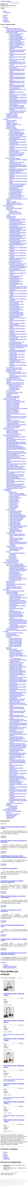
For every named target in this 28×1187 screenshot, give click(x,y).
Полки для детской (11, 201)
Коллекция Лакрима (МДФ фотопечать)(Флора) (16, 315)
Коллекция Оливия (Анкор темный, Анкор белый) (16, 782)
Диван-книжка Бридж (15, 523)
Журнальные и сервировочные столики (17, 31)
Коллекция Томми (14, 151)
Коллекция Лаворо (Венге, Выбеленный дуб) (16, 187)
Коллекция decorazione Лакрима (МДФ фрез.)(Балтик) (18, 230)
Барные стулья (10, 207)
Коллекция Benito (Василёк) (17, 132)
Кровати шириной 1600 (16, 640)
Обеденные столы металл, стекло (15, 382)
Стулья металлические (12, 393)
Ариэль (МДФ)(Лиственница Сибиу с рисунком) (17, 130)
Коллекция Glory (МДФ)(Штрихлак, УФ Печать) (16, 668)
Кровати (9, 636)
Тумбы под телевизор (12, 115)
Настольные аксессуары (16, 213)
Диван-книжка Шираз (15, 524)
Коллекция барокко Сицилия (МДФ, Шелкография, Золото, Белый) (17, 82)
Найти (2, 8)
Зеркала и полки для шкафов (14, 811)
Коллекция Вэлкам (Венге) (16, 615)
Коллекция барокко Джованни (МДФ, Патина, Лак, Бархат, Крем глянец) (18, 704)
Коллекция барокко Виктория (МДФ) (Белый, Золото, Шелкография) (17, 696)
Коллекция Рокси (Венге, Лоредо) (18, 789)
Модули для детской (12, 128)
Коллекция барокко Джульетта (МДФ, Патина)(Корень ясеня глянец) (17, 74)
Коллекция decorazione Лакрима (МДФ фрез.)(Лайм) (18, 238)
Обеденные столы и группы (14, 378)
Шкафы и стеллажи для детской (15, 204)
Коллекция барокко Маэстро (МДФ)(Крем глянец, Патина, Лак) (18, 265)
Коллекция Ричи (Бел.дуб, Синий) (18, 150)
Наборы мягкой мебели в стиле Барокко (17, 416)
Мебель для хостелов (9, 428)
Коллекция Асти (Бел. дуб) (16, 261)
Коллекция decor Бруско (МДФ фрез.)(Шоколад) (17, 225)
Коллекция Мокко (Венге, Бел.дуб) (18, 344)
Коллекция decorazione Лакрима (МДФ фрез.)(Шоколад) (18, 241)
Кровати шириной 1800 (16, 642)
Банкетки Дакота (14, 507)
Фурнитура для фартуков (13, 397)
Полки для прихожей (12, 628)
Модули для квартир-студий (11, 435)
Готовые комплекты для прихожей (15, 590)
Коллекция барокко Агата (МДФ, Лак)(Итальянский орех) (18, 693)
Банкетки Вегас (14, 504)
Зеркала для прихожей (12, 592)
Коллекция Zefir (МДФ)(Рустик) (18, 62)
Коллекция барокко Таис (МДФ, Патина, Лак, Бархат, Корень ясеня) (18, 712)
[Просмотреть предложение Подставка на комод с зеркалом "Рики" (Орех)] (15, 1116)
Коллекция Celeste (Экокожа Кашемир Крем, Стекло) (17, 663)
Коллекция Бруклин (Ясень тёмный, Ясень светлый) (17, 732)
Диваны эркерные (11, 546)
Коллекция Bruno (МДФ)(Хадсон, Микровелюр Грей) (18, 660)
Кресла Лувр (13, 558)
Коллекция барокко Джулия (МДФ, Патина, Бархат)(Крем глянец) (17, 708)
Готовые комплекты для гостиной (15, 29)
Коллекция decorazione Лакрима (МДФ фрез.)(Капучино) (18, 236)
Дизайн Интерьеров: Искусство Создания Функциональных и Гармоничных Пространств (14, 856)
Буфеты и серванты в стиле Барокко (16, 401)
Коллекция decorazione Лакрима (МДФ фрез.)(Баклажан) (18, 228)
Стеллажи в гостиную (12, 113)
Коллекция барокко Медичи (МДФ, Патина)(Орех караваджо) (16, 456)
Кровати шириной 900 (15, 646)
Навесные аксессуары (15, 212)
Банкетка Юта (13, 492)
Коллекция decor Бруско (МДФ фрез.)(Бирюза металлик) (17, 222)
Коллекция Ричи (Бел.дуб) (16, 192)
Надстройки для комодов (13, 814)
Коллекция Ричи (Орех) (16, 197)
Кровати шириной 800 (15, 645)
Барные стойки (13, 211)
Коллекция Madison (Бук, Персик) (18, 243)
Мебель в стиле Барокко (10, 398)
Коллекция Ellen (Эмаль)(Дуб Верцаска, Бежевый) (17, 45)
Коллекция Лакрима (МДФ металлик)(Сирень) (16, 310)
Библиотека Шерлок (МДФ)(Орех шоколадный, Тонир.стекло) (18, 567)
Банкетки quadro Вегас (15, 497)
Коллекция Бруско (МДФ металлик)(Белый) (16, 276)
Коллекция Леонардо (15, 573)
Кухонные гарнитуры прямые (14, 367)
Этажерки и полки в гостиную (14, 117)
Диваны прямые (11, 509)
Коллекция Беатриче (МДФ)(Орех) (18, 723)
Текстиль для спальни (12, 805)
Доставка (6, 17)
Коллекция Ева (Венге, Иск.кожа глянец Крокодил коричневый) (18, 747)
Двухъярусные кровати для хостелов (16, 430)
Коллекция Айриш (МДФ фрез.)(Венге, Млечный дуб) (18, 259)
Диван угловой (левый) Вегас (17, 534)
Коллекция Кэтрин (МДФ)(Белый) (15, 474)
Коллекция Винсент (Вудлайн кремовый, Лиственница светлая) (18, 744)
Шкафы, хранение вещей (10, 809)
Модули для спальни (12, 649)
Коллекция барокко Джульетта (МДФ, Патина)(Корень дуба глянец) (17, 70)
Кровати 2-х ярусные (12, 123)
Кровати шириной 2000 (16, 643)
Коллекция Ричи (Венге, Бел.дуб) (18, 578)
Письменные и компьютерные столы (16, 584)
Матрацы (9, 647)
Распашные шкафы (11, 815)
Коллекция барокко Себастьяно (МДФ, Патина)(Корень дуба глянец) (18, 78)
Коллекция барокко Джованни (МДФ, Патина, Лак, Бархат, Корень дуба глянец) (17, 700)
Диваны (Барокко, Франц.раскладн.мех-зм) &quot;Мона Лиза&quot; (16, 530)
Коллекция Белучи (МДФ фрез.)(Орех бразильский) (18, 268)
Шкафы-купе (10, 818)
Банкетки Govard (14, 496)
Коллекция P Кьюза (14, 138)
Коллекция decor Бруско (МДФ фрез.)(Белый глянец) (17, 219)
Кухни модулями (11, 217)
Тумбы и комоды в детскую (14, 202)
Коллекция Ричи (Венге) (16, 194)
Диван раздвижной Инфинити (17, 515)
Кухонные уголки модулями (14, 371)
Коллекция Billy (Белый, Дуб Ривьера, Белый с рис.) (17, 163)
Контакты (6, 20)
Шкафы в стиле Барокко (13, 427)
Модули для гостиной (12, 32)
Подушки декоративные (13, 561)
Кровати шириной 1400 (16, 639)
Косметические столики (13, 635)
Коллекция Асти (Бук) (15, 262)
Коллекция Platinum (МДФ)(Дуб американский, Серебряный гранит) (18, 51)
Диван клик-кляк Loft (15, 512)
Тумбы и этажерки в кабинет (14, 586)
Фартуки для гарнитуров (13, 396)
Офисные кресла (11, 581)
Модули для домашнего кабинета (15, 565)
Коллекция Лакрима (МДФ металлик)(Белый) (16, 302)
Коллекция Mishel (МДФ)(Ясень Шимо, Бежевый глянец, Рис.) (17, 444)
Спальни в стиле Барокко (13, 420)
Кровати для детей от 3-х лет (14, 124)
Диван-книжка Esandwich (16, 519)
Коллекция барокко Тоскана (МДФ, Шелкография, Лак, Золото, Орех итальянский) (18, 721)
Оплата (5, 19)
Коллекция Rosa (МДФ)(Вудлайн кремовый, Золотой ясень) (18, 678)
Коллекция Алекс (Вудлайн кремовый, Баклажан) (17, 171)
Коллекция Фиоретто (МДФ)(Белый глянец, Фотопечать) (17, 153)
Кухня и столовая (8, 205)
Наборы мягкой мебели (12, 559)
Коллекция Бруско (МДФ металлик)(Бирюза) (16, 279)
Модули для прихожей (12, 593)
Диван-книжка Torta (15, 522)
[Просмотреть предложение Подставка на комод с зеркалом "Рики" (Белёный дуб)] (15, 1098)
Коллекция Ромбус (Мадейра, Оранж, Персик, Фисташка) (17, 106)
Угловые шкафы (11, 816)
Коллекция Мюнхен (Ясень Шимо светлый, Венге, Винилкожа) (15, 484)
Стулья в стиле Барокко (13, 423)
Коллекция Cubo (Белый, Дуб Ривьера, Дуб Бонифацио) (17, 42)
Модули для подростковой (13, 158)
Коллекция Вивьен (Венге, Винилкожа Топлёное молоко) (17, 737)
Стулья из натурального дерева (14, 392)
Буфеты (8, 215)
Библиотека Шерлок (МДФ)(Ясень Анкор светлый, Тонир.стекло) (18, 570)
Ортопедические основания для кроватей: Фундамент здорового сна (12, 881)
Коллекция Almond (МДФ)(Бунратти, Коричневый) (16, 37)
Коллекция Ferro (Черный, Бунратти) (16, 442)
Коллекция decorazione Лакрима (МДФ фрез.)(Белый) (18, 233)
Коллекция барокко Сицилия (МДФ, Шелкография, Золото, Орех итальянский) (17, 87)
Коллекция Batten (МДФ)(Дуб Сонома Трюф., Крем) (17, 40)
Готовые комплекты (12, 120)
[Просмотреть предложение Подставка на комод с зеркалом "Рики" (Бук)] (15, 1035)
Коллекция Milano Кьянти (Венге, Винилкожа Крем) (18, 376)
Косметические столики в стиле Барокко (17, 408)
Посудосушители (11, 390)
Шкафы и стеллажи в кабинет (14, 588)
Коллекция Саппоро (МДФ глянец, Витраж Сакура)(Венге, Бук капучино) (18, 347)
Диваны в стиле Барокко (13, 404)
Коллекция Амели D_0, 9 (16, 386)
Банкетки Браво (14, 503)
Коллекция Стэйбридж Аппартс (18, 350)
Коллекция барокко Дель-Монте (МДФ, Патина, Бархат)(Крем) (17, 453)
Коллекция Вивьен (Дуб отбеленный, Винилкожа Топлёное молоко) (18, 741)
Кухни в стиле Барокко (12, 412)
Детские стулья (10, 121)
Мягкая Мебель (7, 489)
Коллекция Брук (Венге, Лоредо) (18, 727)
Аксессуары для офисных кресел (15, 563)
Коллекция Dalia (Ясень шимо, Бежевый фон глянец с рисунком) (18, 601)
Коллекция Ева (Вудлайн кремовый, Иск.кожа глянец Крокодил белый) (17, 750)
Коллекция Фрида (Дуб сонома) (18, 799)
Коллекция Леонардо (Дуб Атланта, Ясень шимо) (16, 190)
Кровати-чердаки (11, 125)
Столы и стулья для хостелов (14, 434)
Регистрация (7, 12)
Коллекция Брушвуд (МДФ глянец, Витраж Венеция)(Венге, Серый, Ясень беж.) (18, 288)
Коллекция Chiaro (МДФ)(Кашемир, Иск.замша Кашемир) (18, 136)
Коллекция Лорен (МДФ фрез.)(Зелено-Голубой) (17, 324)
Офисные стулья (11, 582)
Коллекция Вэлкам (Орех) (16, 619)
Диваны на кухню (11, 216)
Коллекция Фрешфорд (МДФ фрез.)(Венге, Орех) (17, 360)
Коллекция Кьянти (14, 388)
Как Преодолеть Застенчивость (9, 868)
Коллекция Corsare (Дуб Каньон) (18, 165)
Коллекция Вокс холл (15, 611)
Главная (6, 15)
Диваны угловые (11, 532)
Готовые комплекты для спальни (15, 632)
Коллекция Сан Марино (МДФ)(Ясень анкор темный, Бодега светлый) (16, 487)
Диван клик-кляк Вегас (16, 513)
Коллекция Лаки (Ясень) (13, 477)
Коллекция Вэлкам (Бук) (16, 613)
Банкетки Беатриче (14, 501)
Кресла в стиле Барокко (13, 409)
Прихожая (6, 589)
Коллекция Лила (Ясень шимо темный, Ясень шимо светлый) (17, 760)
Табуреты (9, 394)
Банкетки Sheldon (14, 500)
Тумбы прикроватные (12, 808)
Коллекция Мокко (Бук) (16, 343)
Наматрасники (13, 807)
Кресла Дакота (13, 557)
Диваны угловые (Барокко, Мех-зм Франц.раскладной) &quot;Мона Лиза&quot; (18, 544)
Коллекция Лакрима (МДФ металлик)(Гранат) (16, 305)
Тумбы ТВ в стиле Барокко (13, 426)
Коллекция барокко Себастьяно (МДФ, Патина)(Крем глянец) (16, 464)
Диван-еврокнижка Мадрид (17, 517)
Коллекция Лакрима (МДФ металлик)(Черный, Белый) (16, 313)
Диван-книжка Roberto (15, 520)
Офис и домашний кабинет (10, 562)
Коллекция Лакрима (15, 389)
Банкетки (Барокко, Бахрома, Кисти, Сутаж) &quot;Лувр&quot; (18, 494)
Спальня (6, 631)
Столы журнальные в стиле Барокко (16, 421)
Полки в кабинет (11, 585)
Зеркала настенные (11, 634)
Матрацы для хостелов (12, 432)
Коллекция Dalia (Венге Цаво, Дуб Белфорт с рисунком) (18, 598)
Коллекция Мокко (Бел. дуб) (17, 342)
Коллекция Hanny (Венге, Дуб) (17, 670)
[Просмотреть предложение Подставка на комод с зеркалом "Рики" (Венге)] (9, 990)
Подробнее (3, 836)
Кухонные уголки (11, 370)
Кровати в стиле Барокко (13, 411)
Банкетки (9, 490)
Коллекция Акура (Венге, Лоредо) (18, 169)
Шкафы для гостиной (12, 116)
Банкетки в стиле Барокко (13, 400)
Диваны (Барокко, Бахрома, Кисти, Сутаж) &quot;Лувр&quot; (18, 526)
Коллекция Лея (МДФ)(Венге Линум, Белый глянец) (17, 755)
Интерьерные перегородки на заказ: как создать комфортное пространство (13, 953)
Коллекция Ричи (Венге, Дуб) (17, 196)
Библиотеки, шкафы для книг (14, 28)
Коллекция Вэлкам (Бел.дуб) (17, 612)
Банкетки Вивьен (14, 505)
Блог (5, 16)
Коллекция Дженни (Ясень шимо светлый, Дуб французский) (18, 184)
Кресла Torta (13, 555)
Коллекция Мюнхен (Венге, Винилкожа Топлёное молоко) (17, 776)
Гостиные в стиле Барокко (13, 403)
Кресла (8, 551)
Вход (5, 11)
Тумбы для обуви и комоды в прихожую (17, 630)
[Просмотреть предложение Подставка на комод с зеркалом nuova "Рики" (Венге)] (9, 1017)
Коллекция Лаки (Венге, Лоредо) (15, 476)
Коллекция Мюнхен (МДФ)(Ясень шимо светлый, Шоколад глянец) (18, 100)
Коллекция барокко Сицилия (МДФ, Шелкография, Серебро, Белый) (16, 467)
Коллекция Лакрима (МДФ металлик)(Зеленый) (16, 307)
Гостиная (6, 27)
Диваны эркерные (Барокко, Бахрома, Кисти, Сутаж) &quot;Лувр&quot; (17, 549)
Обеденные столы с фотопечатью (15, 384)
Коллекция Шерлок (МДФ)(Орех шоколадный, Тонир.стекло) (18, 111)
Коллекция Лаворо (14, 572)
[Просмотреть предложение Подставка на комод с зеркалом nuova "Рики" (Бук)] (9, 1062)
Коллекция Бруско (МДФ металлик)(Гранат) (16, 282)
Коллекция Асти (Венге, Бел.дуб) (18, 263)
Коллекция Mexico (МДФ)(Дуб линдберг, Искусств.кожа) (17, 672)
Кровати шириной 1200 (16, 638)
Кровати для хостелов (12, 431)
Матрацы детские (11, 127)
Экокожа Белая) (16, 658)
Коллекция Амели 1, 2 (15, 385)
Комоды (9, 812)
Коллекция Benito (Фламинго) (17, 134)
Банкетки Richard (14, 499)
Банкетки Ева (13, 508)
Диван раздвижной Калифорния (18, 516)
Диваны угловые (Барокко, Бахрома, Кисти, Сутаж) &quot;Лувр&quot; (16, 539)
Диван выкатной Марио (16, 511)
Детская (6, 119)
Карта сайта (7, 21)
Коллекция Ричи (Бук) (15, 193)
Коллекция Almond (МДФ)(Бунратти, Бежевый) (16, 34)
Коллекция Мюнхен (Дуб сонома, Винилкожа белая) (18, 779)
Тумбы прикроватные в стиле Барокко (16, 424)
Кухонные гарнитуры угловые (14, 369)
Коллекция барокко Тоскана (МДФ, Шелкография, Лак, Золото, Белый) (18, 717)
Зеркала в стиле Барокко (13, 405)
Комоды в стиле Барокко (13, 407)
